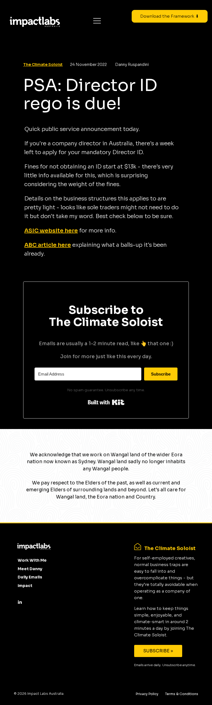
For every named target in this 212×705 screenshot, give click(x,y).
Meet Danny (30, 568)
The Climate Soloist (43, 64)
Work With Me (32, 560)
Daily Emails (30, 577)
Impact (25, 585)
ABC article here (47, 245)
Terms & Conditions (181, 694)
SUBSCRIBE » (158, 651)
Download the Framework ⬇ (169, 16)
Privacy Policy (147, 694)
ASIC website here (51, 230)
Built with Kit (106, 402)
